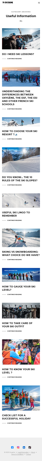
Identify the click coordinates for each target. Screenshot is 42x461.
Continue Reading (14, 58)
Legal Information (23, 452)
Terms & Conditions (17, 454)
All (21, 21)
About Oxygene (9, 342)
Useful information (10, 30)
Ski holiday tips (9, 119)
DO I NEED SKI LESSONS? (18, 54)
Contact (28, 454)
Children (7, 343)
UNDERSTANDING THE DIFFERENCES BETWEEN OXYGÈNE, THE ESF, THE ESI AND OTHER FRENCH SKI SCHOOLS (19, 98)
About (33, 452)
